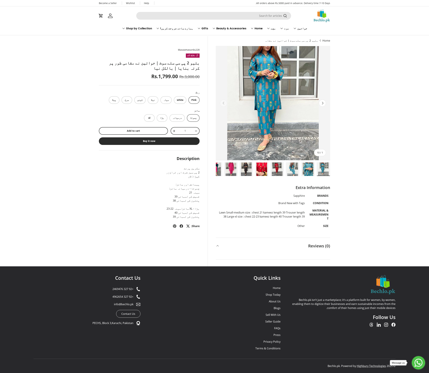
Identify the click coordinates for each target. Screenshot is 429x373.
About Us (275, 301)
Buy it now (149, 141)
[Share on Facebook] (181, 226)
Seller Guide (273, 321)
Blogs (277, 308)
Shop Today (273, 295)
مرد (286, 28)
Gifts (204, 28)
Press (277, 335)
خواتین (302, 28)
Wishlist (130, 3)
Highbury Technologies (371, 366)
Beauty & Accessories (231, 28)
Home (259, 28)
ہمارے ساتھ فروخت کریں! (176, 28)
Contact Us (127, 278)
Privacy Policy (272, 341)
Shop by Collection (139, 28)
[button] (101, 15)
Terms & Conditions (268, 348)
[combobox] (213, 16)
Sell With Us (273, 315)
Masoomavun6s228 (189, 49)
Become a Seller (108, 3)
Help (146, 3)
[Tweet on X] (188, 226)
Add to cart (133, 130)
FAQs (277, 328)
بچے (273, 28)
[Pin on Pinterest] (174, 226)
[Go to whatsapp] (418, 362)
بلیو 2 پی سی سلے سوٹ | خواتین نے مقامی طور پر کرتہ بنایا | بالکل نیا (291, 40)
